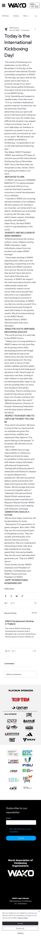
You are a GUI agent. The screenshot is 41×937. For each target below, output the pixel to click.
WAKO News (9, 589)
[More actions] (35, 29)
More (25, 16)
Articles (16, 16)
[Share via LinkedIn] (17, 596)
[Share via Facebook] (5, 596)
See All (34, 613)
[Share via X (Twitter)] (11, 596)
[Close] (38, 913)
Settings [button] (20, 933)
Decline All (20, 928)
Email (8, 818)
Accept (20, 923)
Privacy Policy (23, 918)
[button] (36, 16)
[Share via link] (22, 596)
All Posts (5, 16)
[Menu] (3, 5)
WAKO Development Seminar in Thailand (19, 622)
